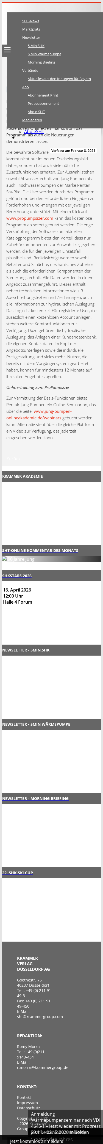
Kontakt (24, 1097)
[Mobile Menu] (7, 50)
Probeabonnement (43, 103)
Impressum (27, 1102)
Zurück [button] (13, 459)
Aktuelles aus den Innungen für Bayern (59, 78)
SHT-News (30, 20)
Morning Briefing (41, 62)
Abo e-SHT (36, 111)
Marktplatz (31, 29)
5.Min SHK (36, 45)
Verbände (30, 70)
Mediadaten (32, 119)
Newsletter (31, 37)
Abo (25, 86)
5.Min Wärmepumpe (44, 53)
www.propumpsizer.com (29, 218)
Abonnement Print (43, 95)
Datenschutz (28, 1107)
